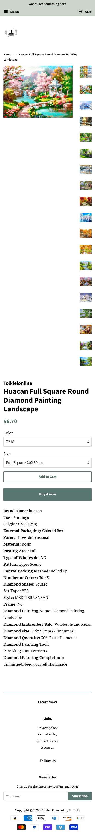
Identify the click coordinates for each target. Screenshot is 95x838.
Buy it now (47, 494)
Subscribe (80, 796)
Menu (14, 11)
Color (8, 433)
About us (47, 747)
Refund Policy (47, 734)
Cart (88, 12)
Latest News (47, 702)
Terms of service (47, 741)
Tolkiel (45, 810)
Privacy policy (47, 728)
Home (7, 54)
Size (7, 453)
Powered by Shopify (66, 810)
